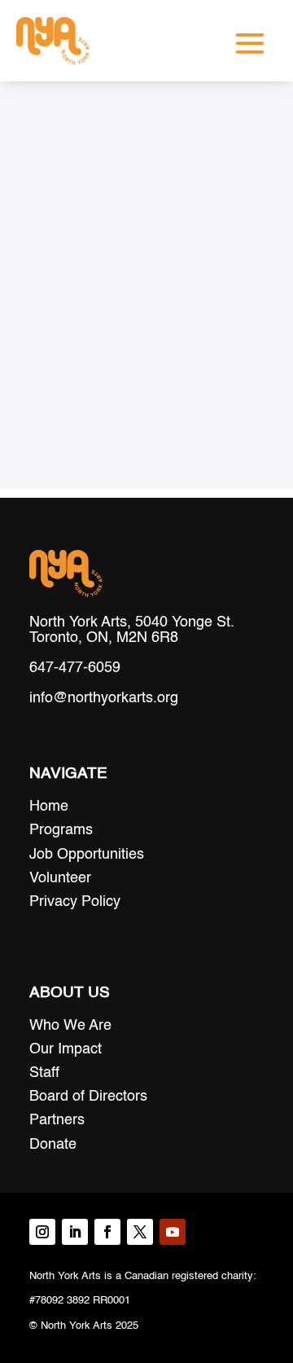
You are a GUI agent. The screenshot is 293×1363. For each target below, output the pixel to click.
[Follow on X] (140, 1232)
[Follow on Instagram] (42, 1232)
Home (48, 806)
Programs (61, 830)
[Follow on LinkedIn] (75, 1232)
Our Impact (65, 1049)
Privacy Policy (74, 902)
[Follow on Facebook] (107, 1232)
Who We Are (70, 1025)
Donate (53, 1144)
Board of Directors (88, 1096)
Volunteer (60, 878)
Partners (57, 1120)
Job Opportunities (86, 854)
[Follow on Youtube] (173, 1232)
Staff (44, 1073)
